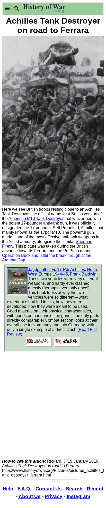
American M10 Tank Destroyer (36, 218)
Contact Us (49, 488)
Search (74, 488)
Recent (95, 488)
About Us (30, 496)
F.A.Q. (24, 488)
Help (8, 488)
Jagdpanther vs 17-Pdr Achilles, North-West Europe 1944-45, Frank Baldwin (63, 271)
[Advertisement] (53, 406)
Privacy (54, 496)
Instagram (78, 496)
